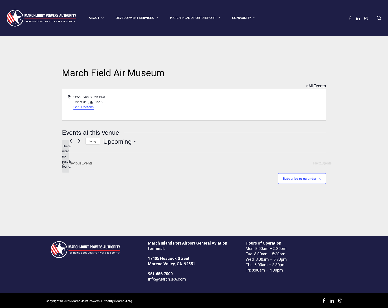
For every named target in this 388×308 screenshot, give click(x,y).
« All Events (316, 85)
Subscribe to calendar (299, 178)
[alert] (65, 156)
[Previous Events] (70, 141)
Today (92, 141)
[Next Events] (79, 141)
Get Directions (83, 107)
